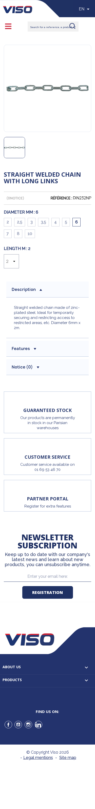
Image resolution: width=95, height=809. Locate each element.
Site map (67, 757)
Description (24, 289)
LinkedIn (38, 725)
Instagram (28, 725)
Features (21, 348)
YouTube (18, 725)
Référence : (61, 198)
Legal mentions (38, 757)
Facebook (8, 725)
